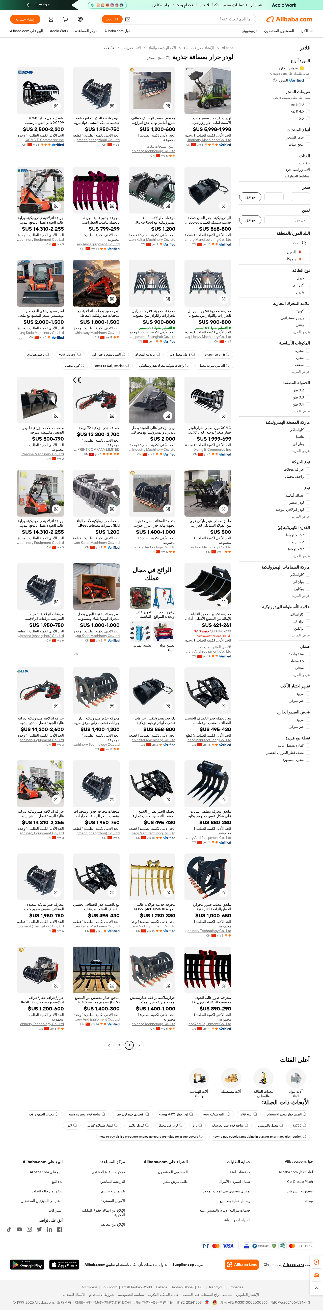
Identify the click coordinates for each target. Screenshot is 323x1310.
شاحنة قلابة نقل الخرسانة (228, 1125)
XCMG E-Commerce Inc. (44, 140)
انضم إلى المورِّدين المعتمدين (42, 1201)
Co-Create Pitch (300, 1182)
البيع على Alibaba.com (46, 1172)
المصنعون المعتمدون (173, 1172)
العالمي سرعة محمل (212, 365)
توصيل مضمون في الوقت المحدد (226, 1191)
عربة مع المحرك (145, 354)
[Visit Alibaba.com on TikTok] (9, 1229)
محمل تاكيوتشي (268, 1125)
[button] (128, 19)
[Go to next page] (109, 1045)
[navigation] (274, 547)
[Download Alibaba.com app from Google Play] (27, 1265)
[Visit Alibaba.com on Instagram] (29, 1229)
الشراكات (55, 1210)
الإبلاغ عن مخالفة (113, 1224)
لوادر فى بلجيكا (168, 1125)
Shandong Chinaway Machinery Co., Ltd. (96, 333)
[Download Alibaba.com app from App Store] (64, 1265)
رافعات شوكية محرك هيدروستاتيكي (161, 365)
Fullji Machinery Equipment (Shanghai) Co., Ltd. (152, 337)
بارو (195, 1125)
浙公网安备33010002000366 (243, 1302)
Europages (234, 1287)
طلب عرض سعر (176, 1182)
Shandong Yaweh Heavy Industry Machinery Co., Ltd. (207, 140)
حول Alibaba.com (299, 1161)
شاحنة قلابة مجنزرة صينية (84, 1114)
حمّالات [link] (109, 48)
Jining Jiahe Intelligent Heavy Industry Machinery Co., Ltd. (152, 449)
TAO (201, 1287)
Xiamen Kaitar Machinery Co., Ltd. (152, 239)
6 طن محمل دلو (180, 354)
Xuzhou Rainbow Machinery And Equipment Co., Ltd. (96, 244)
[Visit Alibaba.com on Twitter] (39, 1229)
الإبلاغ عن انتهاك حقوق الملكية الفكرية (103, 1212)
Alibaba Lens (293, 1265)
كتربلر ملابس (136, 1125)
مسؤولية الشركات (299, 1191)
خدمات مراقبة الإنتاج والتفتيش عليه (224, 1210)
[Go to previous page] (139, 1045)
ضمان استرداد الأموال (234, 1182)
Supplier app (183, 1265)
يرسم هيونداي (35, 354)
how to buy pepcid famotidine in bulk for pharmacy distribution (257, 1136)
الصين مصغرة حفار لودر (106, 354)
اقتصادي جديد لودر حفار (129, 1114)
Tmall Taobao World (137, 1287)
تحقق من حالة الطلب (47, 1191)
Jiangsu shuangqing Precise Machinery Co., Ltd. (40, 454)
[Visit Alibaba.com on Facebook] (60, 1229)
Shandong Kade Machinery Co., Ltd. (40, 333)
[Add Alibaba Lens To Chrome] (242, 1265)
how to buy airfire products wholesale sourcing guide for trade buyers (148, 1136)
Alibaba (227, 48)
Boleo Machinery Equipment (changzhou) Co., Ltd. (96, 140)
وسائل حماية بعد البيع (235, 1201)
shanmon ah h (215, 354)
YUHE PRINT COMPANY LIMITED (96, 449)
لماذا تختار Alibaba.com (296, 1172)
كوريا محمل (72, 365)
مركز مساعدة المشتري (108, 1172)
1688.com (109, 1287)
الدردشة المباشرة (112, 1182)
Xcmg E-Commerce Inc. (212, 449)
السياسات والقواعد (236, 1220)
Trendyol (215, 1287)
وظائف (308, 1201)
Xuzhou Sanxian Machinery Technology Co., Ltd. (152, 151)
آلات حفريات (131, 48)
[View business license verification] (207, 1302)
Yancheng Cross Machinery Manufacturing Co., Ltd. (207, 239)
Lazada (161, 1287)
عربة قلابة (246, 1114)
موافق (250, 197)
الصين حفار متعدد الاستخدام (284, 1114)
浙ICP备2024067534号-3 (290, 1302)
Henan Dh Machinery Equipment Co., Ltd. (40, 239)
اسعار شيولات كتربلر (100, 1125)
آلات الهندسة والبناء (162, 48)
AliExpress (90, 1287)
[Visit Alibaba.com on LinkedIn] (49, 1229)
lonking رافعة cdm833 (109, 365)
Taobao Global (182, 1287)
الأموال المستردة (113, 1201)
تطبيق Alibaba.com (100, 1265)
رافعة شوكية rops (214, 1114)
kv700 (297, 1125)
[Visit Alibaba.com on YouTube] (19, 1229)
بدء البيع (57, 1182)
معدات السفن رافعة (41, 1114)
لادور (69, 1125)
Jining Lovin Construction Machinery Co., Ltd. (207, 547)
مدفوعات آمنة (240, 1172)
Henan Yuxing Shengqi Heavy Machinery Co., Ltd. (207, 337)
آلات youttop (67, 354)
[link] (316, 1262)
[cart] (65, 20)
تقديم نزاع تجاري (113, 1191)
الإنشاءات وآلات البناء (199, 48)
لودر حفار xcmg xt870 (173, 1114)
